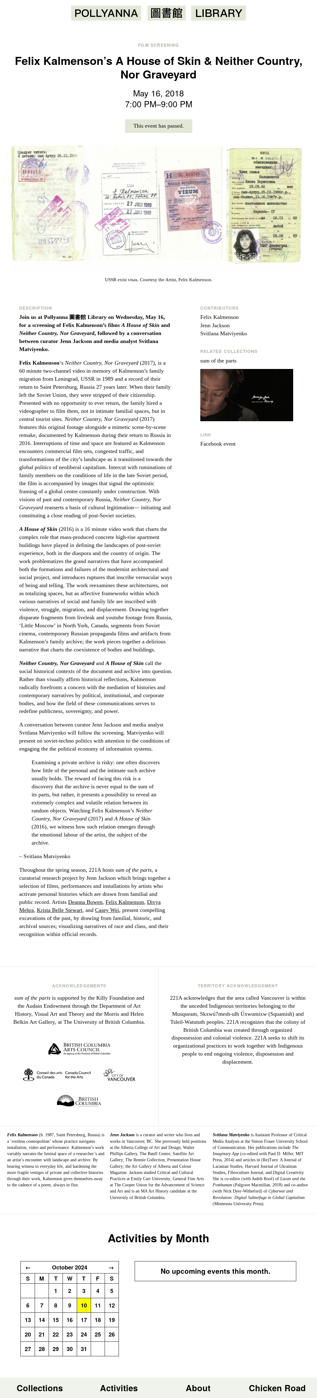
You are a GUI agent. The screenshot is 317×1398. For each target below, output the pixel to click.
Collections (40, 1388)
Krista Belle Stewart (59, 910)
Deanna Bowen (85, 902)
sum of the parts (218, 361)
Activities (119, 1388)
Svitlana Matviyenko (223, 333)
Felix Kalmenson (125, 902)
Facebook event (218, 444)
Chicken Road (277, 1388)
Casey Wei (107, 910)
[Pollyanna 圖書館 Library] (158, 13)
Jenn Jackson (215, 325)
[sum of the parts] (249, 395)
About (198, 1388)
